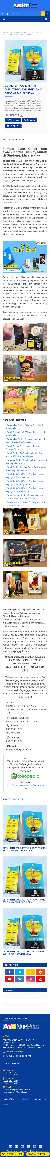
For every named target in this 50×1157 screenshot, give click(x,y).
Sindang (14, 32)
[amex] (40, 1146)
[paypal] (10, 1146)
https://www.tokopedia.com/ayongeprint (26, 785)
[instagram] (12, 13)
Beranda (6, 32)
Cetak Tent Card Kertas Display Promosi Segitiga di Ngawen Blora (25, 952)
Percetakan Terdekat (25, 1099)
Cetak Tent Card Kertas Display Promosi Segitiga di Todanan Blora (25, 849)
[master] (22, 1146)
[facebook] (2, 13)
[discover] (28, 1146)
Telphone (31, 120)
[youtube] (7, 13)
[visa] (16, 1146)
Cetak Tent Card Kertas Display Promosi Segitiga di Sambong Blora (25, 901)
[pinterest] (17, 13)
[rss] (30, 972)
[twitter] (19, 972)
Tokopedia (14, 125)
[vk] (19, 979)
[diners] (34, 1146)
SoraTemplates (25, 1153)
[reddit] (40, 972)
